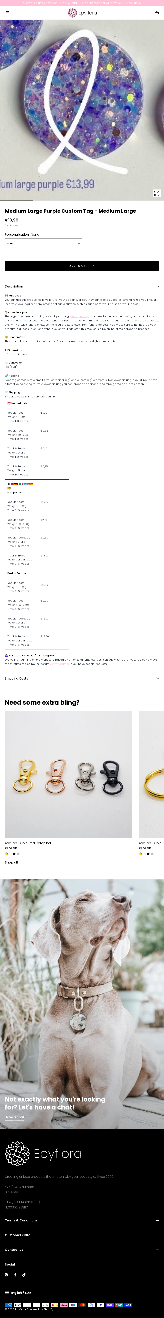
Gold (6, 854)
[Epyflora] (82, 13)
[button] (7, 12)
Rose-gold (10, 854)
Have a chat (14, 1117)
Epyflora (20, 1309)
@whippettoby (79, 316)
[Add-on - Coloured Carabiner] (68, 774)
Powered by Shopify (40, 1309)
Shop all (11, 862)
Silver (18, 854)
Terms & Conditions (21, 1220)
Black (14, 854)
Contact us (14, 1249)
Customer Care (17, 1235)
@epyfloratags (60, 664)
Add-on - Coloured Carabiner (28, 843)
